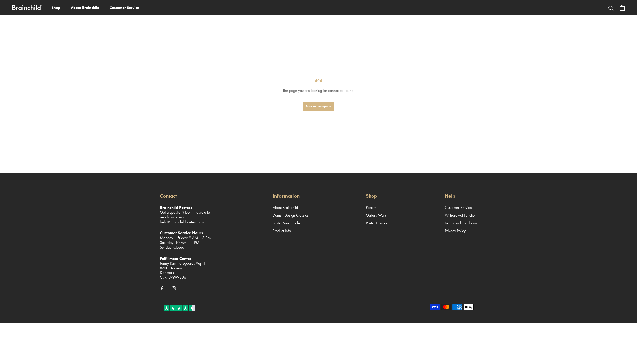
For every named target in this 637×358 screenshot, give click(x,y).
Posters (371, 207)
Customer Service (124, 7)
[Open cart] (622, 8)
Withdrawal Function (461, 215)
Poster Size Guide (286, 223)
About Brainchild (85, 7)
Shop (56, 7)
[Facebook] (162, 288)
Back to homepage (318, 106)
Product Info (282, 230)
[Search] (611, 7)
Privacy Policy (455, 230)
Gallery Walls (376, 215)
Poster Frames (376, 223)
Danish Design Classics (290, 215)
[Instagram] (174, 288)
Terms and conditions (461, 223)
